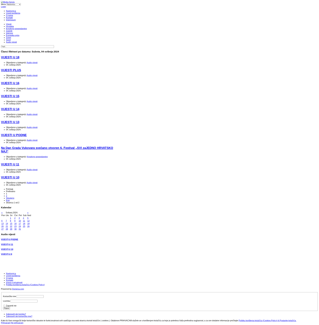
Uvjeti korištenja (13, 13)
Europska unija (12, 35)
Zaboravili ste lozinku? (16, 314)
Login (3, 7)
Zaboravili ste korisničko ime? (19, 316)
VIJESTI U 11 (10, 164)
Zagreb (9, 31)
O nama (9, 15)
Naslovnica (11, 11)
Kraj (8, 200)
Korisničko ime (9, 296)
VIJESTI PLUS (11, 70)
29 (11, 229)
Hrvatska (10, 26)
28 (7, 229)
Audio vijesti (11, 42)
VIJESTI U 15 (10, 96)
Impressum (11, 20)
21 (7, 226)
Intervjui (9, 33)
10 (20, 221)
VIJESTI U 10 (10, 177)
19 (28, 224)
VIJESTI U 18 (10, 57)
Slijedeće (10, 198)
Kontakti (9, 280)
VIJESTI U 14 (10, 109)
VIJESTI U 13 (10, 122)
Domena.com (18, 289)
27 (2, 229)
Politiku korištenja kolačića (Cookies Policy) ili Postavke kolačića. (267, 321)
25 (24, 226)
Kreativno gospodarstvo (16, 29)
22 (11, 226)
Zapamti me (11, 306)
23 (15, 226)
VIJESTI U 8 (6, 254)
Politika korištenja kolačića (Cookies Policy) (25, 285)
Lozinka (6, 301)
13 (2, 224)
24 (20, 226)
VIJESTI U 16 (10, 83)
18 (24, 224)
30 (15, 229)
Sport (8, 40)
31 (20, 229)
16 (15, 224)
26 (28, 226)
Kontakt (9, 18)
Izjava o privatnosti (14, 282)
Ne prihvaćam (17, 323)
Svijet (8, 38)
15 (11, 224)
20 (2, 226)
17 (20, 224)
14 (7, 224)
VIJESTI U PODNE (14, 135)
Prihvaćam (5, 323)
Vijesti (8, 24)
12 (28, 221)
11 (24, 221)
